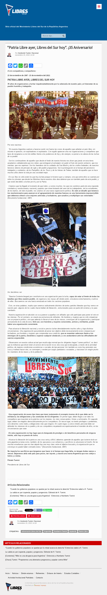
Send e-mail (34, 516)
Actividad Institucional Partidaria (20, 578)
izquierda (72, 531)
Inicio (7, 573)
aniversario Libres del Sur (31, 531)
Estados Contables (71, 573)
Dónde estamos (27, 573)
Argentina (48, 531)
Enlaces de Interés (54, 573)
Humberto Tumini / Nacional (28, 53)
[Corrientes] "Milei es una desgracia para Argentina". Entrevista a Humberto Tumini (42, 496)
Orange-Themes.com (40, 585)
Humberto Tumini (60, 531)
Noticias (15, 573)
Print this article (18, 516)
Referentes (40, 573)
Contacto (39, 578)
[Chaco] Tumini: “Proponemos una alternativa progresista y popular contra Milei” (36, 560)
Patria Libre (83, 531)
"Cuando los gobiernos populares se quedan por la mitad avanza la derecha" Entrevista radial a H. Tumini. (51, 489)
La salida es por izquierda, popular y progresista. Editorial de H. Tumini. (38, 493)
